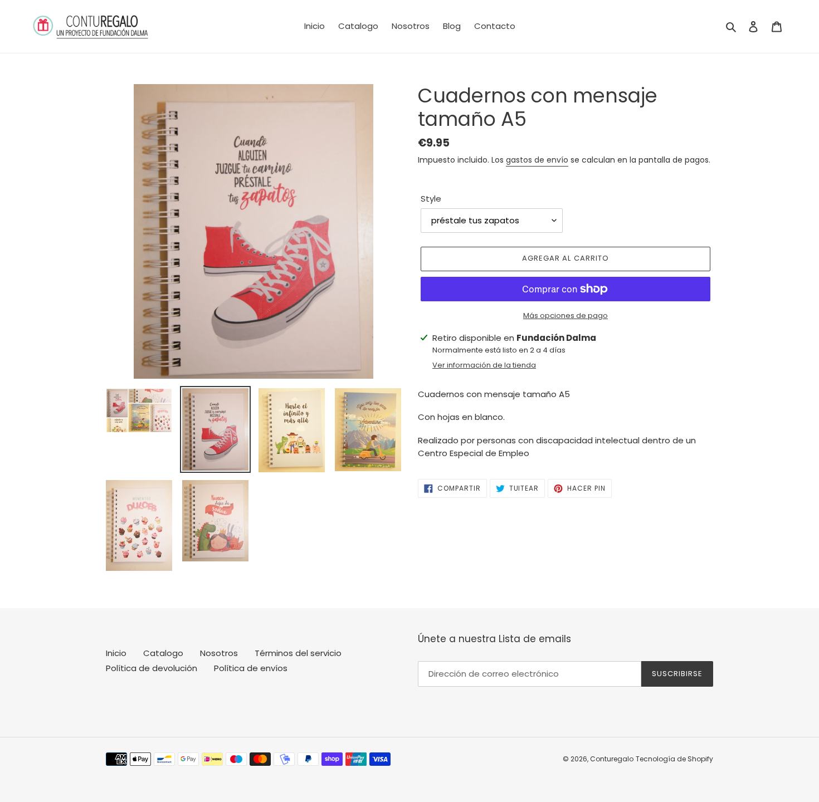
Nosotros (219, 653)
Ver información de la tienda (484, 365)
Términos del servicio (298, 653)
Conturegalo (611, 759)
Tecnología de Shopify (674, 759)
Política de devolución (151, 668)
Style (431, 198)
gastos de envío (537, 159)
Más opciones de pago (565, 315)
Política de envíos (250, 668)
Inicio (116, 653)
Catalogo (163, 653)
